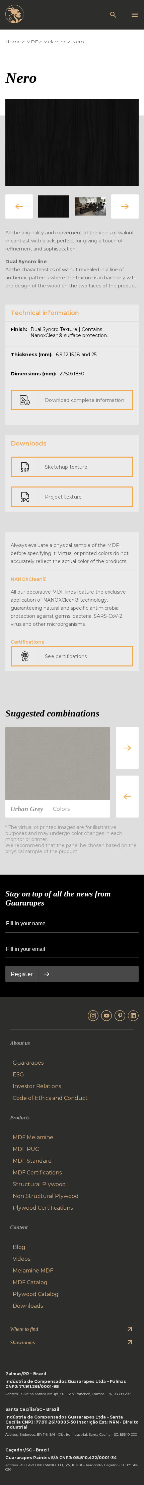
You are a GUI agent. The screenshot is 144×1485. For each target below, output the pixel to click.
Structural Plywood (39, 1184)
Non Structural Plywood (46, 1196)
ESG (18, 1074)
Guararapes (28, 1063)
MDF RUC (26, 1149)
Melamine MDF (33, 1270)
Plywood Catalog (36, 1294)
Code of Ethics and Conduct (50, 1098)
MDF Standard (32, 1161)
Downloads (28, 1306)
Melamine (55, 42)
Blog (19, 1247)
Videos (21, 1259)
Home (13, 42)
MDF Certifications (37, 1172)
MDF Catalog (30, 1282)
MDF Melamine (33, 1137)
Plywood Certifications (43, 1208)
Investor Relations (37, 1086)
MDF (32, 42)
